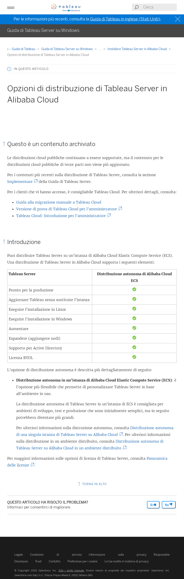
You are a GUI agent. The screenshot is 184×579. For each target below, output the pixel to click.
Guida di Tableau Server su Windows (67, 49)
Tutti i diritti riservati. (71, 570)
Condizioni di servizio (56, 554)
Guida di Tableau (23, 49)
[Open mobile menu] (10, 7)
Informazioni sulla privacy (118, 554)
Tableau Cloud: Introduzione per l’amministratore (62, 215)
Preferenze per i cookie (82, 561)
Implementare (21, 181)
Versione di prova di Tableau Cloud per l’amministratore (68, 209)
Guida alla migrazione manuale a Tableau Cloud (58, 202)
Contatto (54, 561)
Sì (151, 505)
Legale (18, 554)
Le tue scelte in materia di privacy (127, 561)
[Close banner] (178, 19)
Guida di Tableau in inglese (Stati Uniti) (125, 19)
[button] (9, 69)
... (100, 49)
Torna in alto (94, 484)
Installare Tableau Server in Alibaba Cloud (137, 49)
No (167, 505)
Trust (38, 561)
